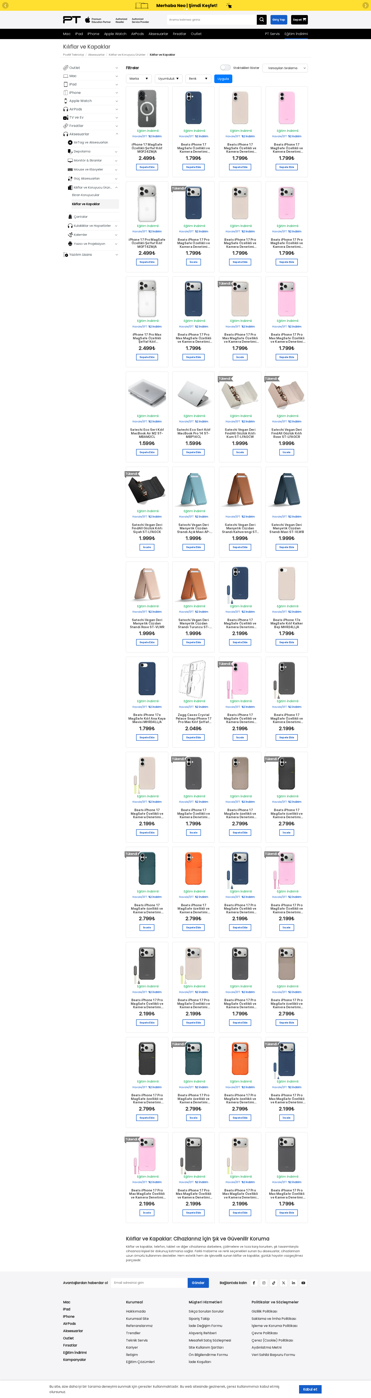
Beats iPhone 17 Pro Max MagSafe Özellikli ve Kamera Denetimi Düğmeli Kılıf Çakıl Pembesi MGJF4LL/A (286, 338)
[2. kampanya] (186, 9)
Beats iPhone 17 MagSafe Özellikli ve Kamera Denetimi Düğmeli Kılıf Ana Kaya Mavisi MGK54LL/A (194, 148)
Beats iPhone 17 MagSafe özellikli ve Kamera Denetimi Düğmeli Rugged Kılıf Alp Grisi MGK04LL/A (240, 813)
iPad (79, 33)
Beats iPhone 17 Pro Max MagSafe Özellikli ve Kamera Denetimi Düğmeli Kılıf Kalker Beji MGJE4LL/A (240, 338)
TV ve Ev (76, 117)
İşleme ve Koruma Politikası (274, 1325)
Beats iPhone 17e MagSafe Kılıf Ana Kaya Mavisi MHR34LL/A (147, 718)
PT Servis (272, 33)
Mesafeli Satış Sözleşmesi (210, 1340)
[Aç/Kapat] (117, 67)
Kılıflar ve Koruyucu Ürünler (127, 54)
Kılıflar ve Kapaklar (86, 204)
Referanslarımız (139, 1325)
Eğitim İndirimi (296, 33)
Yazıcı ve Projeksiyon (89, 244)
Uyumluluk (168, 78)
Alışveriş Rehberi (202, 1333)
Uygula (223, 78)
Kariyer (132, 1347)
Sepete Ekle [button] (147, 167)
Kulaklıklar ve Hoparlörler (92, 225)
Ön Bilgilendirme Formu (208, 1354)
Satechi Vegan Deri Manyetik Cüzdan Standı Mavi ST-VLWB (286, 528)
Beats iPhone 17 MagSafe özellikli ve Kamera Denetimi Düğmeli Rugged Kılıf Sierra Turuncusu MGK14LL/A (193, 908)
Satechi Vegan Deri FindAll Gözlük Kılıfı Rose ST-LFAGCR (286, 433)
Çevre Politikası (265, 1333)
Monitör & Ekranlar (88, 160)
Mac (67, 33)
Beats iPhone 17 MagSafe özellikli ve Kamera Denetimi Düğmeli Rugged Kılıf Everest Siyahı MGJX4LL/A (287, 813)
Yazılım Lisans (80, 254)
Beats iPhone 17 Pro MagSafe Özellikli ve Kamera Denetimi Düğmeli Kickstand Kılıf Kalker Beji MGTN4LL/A (193, 1003)
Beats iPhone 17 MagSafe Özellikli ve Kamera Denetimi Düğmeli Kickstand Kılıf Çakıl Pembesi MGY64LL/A (240, 718)
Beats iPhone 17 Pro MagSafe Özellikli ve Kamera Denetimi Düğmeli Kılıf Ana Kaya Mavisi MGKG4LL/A (194, 243)
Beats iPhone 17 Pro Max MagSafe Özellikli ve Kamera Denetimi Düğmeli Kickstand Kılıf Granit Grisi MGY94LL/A (193, 1194)
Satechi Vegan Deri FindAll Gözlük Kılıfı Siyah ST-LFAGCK (147, 528)
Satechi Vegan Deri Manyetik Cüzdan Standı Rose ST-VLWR (147, 623)
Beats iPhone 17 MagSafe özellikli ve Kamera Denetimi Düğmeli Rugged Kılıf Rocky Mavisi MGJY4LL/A (147, 908)
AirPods (137, 33)
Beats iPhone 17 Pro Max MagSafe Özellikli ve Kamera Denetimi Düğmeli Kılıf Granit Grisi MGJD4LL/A (286, 1194)
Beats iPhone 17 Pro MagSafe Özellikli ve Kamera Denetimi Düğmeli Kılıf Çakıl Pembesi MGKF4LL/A (287, 243)
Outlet (196, 33)
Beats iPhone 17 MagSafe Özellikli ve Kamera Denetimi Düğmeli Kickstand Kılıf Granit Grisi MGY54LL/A (287, 718)
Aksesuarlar (158, 33)
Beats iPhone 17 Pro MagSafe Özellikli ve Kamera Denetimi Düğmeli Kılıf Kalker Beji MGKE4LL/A (240, 243)
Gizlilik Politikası (264, 1311)
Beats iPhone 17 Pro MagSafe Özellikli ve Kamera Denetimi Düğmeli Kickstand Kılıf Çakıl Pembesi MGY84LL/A (287, 908)
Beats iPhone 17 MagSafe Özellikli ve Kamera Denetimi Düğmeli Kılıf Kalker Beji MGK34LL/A (240, 148)
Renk (198, 78)
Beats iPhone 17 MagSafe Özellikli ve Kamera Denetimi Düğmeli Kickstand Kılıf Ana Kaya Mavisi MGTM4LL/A (240, 623)
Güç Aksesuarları (87, 178)
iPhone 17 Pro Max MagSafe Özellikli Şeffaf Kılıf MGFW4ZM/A (147, 338)
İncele (194, 261)
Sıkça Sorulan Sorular (206, 1311)
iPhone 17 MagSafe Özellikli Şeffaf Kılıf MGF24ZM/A (147, 148)
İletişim (132, 1354)
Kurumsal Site (137, 1318)
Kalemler (80, 234)
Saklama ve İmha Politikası (274, 1318)
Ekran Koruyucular (85, 195)
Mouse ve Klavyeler (88, 169)
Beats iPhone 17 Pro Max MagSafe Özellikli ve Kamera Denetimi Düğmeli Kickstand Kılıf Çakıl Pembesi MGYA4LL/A (147, 1194)
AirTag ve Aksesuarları (91, 142)
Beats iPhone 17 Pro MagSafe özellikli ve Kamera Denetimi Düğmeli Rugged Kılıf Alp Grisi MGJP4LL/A (287, 1003)
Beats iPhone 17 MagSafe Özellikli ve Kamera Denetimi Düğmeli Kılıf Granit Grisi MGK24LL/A (193, 813)
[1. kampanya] (184, 9)
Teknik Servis (137, 1340)
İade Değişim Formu (205, 1325)
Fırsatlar (179, 33)
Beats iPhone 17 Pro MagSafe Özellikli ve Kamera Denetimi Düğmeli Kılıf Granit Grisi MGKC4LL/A (240, 1003)
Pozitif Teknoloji (73, 54)
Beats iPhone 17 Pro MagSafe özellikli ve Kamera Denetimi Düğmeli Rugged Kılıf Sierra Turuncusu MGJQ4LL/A (240, 1098)
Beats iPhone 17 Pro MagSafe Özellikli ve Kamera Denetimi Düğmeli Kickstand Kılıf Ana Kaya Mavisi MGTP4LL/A (240, 908)
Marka (139, 78)
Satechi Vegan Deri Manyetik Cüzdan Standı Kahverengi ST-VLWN (240, 528)
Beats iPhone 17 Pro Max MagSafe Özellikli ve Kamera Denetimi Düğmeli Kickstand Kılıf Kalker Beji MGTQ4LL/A (240, 1194)
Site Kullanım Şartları (206, 1347)
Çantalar (81, 216)
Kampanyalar (74, 1359)
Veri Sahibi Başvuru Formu (273, 1354)
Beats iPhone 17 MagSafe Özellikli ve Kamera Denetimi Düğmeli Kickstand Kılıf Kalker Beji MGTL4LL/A (147, 813)
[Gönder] (262, 20)
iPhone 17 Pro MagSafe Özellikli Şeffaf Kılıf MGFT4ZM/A (147, 243)
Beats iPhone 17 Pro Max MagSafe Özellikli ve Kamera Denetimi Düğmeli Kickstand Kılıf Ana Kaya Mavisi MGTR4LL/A (287, 1098)
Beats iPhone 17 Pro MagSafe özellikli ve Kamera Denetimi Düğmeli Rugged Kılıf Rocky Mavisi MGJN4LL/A (193, 1098)
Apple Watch (115, 33)
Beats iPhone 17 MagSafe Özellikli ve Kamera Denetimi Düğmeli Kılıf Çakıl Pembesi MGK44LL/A (286, 148)
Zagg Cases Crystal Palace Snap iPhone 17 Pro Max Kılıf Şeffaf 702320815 (193, 718)
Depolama (82, 151)
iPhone (93, 33)
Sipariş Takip (199, 1318)
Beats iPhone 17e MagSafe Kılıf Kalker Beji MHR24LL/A (287, 623)
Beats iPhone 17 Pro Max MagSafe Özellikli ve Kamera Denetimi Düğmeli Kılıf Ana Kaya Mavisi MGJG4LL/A (194, 338)
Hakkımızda (136, 1311)
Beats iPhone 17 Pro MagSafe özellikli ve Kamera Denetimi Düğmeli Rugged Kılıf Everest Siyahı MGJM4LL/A (147, 1098)
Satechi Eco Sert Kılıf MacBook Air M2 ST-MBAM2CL (147, 433)
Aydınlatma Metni (266, 1347)
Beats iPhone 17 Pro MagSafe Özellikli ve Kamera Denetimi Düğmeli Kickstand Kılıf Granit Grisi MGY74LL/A (147, 1003)
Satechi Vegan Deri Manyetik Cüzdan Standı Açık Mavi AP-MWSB (193, 528)
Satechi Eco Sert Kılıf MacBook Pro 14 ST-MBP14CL (194, 433)
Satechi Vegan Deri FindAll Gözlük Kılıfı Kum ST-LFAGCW (240, 433)
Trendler (133, 1333)
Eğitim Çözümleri (140, 1361)
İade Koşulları (200, 1361)
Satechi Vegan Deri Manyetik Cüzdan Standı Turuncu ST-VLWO (193, 623)
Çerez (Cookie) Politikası (272, 1340)
